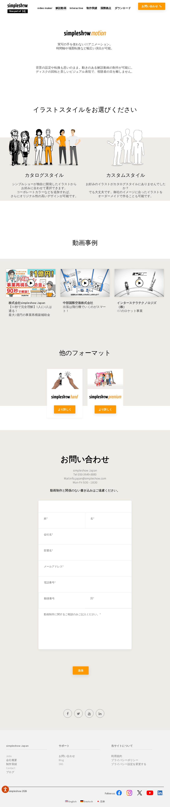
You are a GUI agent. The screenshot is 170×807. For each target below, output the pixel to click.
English (72, 801)
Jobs (8, 756)
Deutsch (88, 801)
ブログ (10, 772)
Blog (61, 760)
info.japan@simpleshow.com (88, 478)
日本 (102, 801)
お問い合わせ (150, 6)
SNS (61, 764)
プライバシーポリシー (124, 760)
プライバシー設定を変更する (128, 764)
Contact (10, 768)
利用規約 (116, 756)
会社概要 (11, 760)
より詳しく (64, 409)
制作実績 (11, 764)
